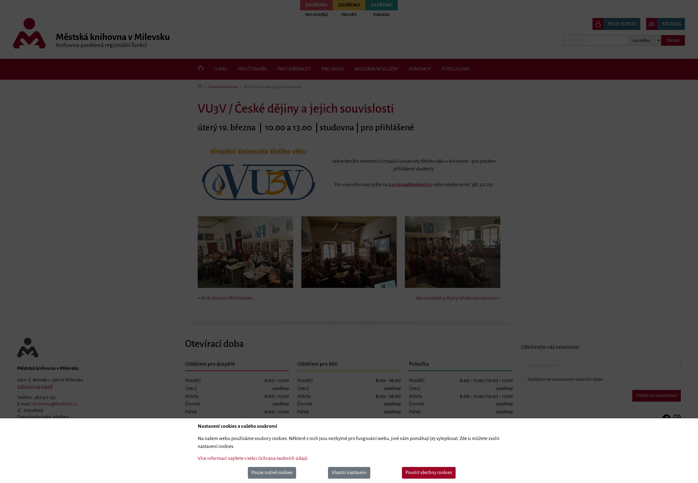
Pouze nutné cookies (272, 472)
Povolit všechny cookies (428, 472)
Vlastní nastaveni (349, 472)
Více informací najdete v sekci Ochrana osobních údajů (253, 458)
